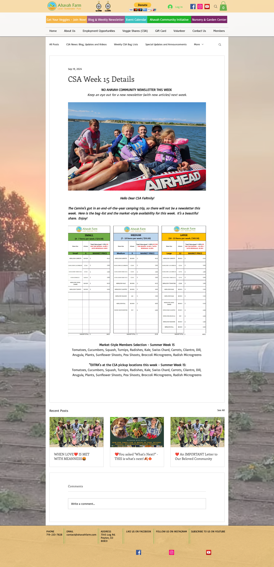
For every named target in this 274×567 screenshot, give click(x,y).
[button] (223, 6)
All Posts (54, 44)
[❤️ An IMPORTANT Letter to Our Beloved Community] (197, 432)
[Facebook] (193, 6)
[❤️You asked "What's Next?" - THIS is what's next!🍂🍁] (137, 432)
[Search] (216, 6)
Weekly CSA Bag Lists (126, 44)
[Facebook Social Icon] (138, 552)
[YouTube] (207, 6)
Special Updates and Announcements (166, 44)
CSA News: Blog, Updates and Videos (86, 44)
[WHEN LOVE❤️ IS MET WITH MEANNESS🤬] (76, 432)
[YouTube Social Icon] (208, 552)
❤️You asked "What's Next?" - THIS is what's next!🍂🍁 (136, 456)
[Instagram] (200, 6)
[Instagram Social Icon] (171, 552)
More (197, 44)
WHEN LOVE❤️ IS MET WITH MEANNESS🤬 (71, 456)
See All (221, 410)
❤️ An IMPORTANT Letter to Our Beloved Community (196, 456)
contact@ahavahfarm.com (81, 534)
